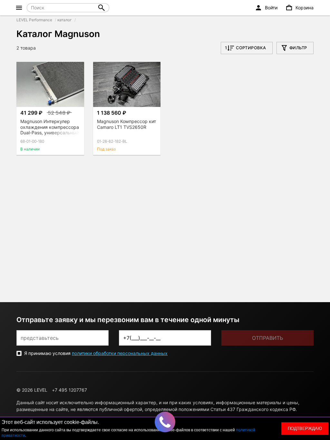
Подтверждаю (305, 428)
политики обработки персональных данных (120, 353)
